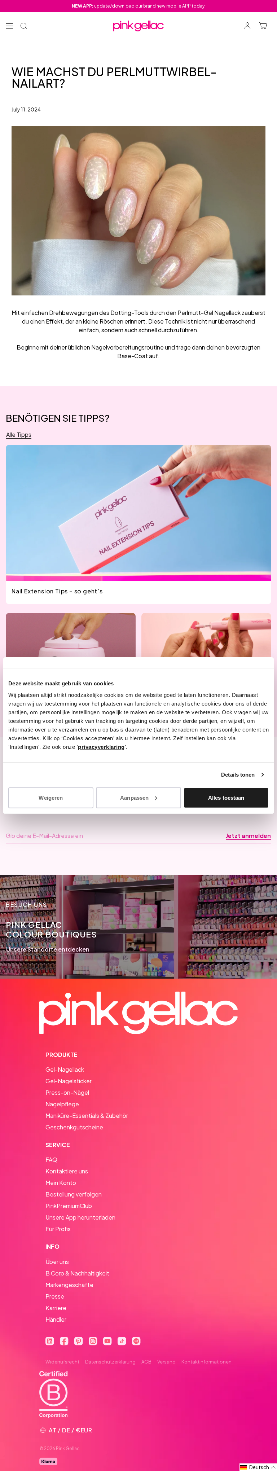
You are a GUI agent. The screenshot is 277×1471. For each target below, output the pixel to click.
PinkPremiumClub (68, 1205)
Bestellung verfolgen (73, 1194)
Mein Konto (60, 1182)
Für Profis (58, 1229)
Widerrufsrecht (62, 1362)
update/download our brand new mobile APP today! (139, 6)
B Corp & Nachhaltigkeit (77, 1273)
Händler (55, 1319)
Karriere (55, 1308)
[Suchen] (23, 26)
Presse (54, 1296)
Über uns (57, 1261)
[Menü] (9, 26)
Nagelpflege (62, 1104)
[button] (258, 1467)
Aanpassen (134, 797)
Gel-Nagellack (64, 1069)
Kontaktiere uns (66, 1171)
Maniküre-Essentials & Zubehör (86, 1115)
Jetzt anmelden (248, 836)
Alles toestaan (226, 797)
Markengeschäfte (69, 1284)
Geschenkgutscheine (74, 1127)
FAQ (51, 1159)
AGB (146, 1362)
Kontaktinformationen (206, 1362)
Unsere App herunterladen (80, 1217)
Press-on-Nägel (67, 1092)
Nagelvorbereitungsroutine (127, 347)
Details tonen (238, 775)
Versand (166, 1362)
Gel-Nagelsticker (68, 1081)
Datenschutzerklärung (110, 1362)
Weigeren (51, 797)
